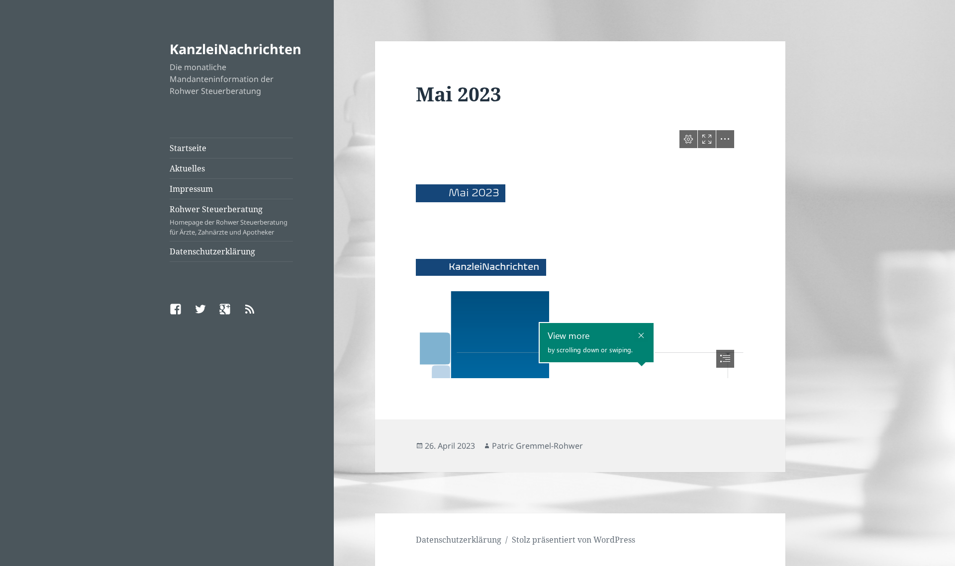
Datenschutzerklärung (212, 251)
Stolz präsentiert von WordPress (573, 539)
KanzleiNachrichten (235, 49)
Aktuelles (187, 168)
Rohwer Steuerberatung (228, 220)
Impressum (191, 188)
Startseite (188, 148)
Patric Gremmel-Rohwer (537, 445)
